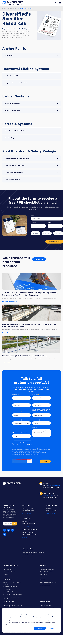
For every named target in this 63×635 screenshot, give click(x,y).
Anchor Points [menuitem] (7, 569)
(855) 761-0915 (26, 557)
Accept (40, 628)
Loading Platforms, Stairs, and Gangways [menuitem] (12, 583)
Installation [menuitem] (43, 577)
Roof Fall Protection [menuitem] (8, 592)
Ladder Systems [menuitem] (7, 579)
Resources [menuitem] (12, 8)
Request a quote (48, 495)
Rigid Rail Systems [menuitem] (8, 589)
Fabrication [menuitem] (43, 574)
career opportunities (54, 485)
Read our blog (39, 259)
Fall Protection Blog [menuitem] (45, 605)
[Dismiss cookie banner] (57, 611)
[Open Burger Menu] (59, 3)
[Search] (55, 2)
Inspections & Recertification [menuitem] (48, 582)
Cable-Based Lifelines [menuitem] (9, 572)
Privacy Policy (35, 454)
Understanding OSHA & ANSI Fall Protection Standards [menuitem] (12, 606)
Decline (52, 628)
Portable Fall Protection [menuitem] (10, 586)
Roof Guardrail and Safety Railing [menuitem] (12, 594)
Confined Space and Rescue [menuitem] (11, 577)
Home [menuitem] (4, 8)
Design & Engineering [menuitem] (46, 572)
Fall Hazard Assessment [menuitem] (47, 569)
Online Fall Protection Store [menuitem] (48, 608)
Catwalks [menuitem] (5, 574)
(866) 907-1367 (26, 537)
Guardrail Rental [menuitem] (45, 585)
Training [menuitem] (42, 579)
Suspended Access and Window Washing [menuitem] (12, 597)
